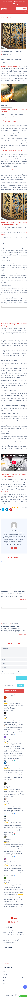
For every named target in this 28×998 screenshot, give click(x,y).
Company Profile (22, 8)
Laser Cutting (7, 54)
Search (20, 685)
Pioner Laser (8, 51)
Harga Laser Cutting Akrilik (10, 627)
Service (4, 977)
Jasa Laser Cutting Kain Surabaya (13, 591)
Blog (3, 980)
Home (4, 971)
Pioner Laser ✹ (9, 994)
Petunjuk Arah (6, 963)
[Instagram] (17, 922)
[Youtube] (14, 922)
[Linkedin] (12, 922)
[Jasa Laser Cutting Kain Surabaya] (14, 574)
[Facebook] (9, 922)
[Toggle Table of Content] (8, 105)
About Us (4, 974)
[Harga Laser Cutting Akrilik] (14, 614)
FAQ (3, 983)
